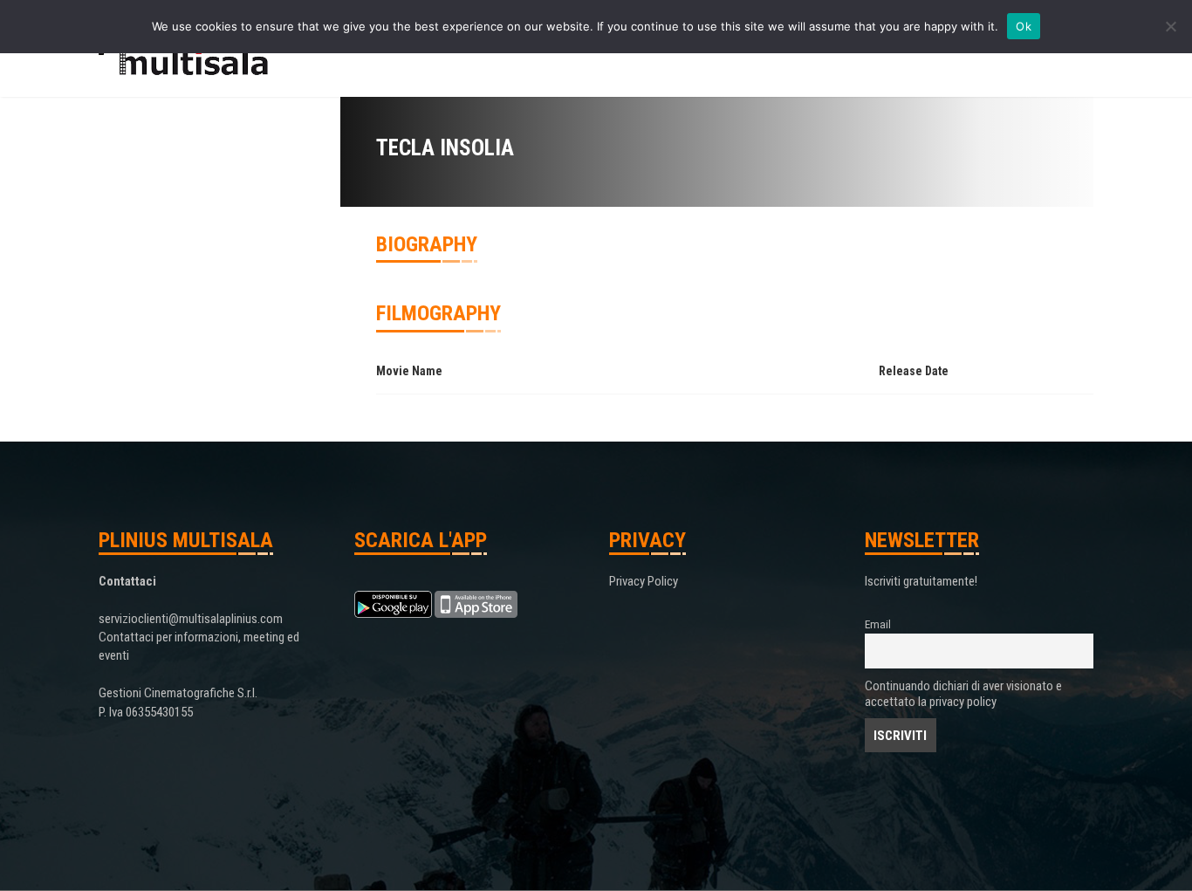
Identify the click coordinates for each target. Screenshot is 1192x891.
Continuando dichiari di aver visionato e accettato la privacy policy (963, 693)
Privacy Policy (643, 581)
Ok (1023, 26)
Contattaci (127, 581)
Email (878, 624)
